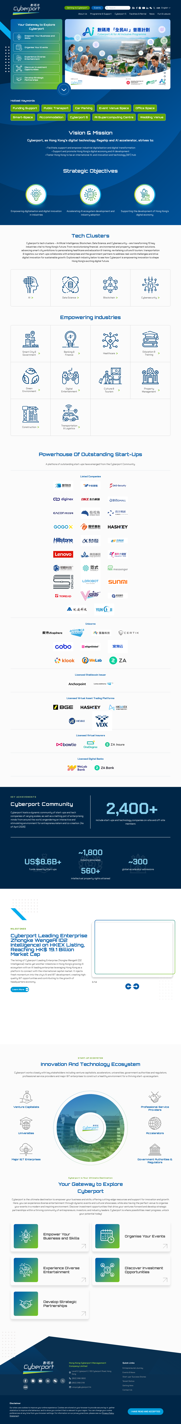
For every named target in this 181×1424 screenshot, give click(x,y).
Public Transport (56, 108)
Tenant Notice (128, 1381)
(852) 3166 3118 (78, 1383)
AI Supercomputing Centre (114, 117)
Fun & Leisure (164, 13)
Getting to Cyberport (77, 7)
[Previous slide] (128, 986)
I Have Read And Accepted (145, 1411)
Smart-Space (23, 117)
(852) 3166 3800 (79, 1378)
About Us (82, 13)
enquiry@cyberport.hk (81, 1387)
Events (97, 7)
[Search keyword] (106, 7)
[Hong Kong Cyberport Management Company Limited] (12, 12)
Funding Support (25, 108)
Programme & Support (101, 13)
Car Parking (83, 108)
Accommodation (51, 117)
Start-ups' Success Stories (134, 1377)
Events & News (129, 1372)
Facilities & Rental (137, 13)
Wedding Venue (151, 117)
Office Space (145, 108)
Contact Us (127, 1390)
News (151, 13)
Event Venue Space (114, 108)
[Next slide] (136, 986)
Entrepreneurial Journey (133, 1368)
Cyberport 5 (120, 13)
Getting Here (128, 1385)
